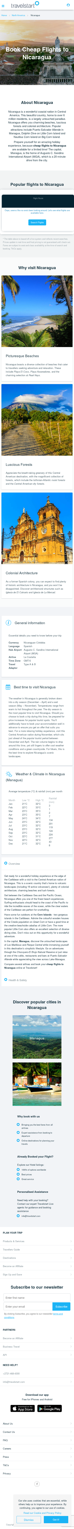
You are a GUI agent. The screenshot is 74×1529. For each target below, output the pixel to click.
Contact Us (9, 1432)
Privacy (7, 1473)
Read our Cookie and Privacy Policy (42, 1513)
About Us (8, 1423)
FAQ (5, 1440)
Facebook (37, 1484)
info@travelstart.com (14, 1381)
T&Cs (6, 1465)
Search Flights (37, 222)
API (5, 1355)
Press (6, 1457)
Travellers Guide (11, 1249)
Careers (7, 1448)
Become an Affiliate (13, 1266)
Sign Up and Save (12, 1274)
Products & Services (13, 1241)
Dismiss (29, 1520)
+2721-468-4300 (11, 1373)
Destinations (9, 1257)
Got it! (56, 1519)
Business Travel (11, 1346)
